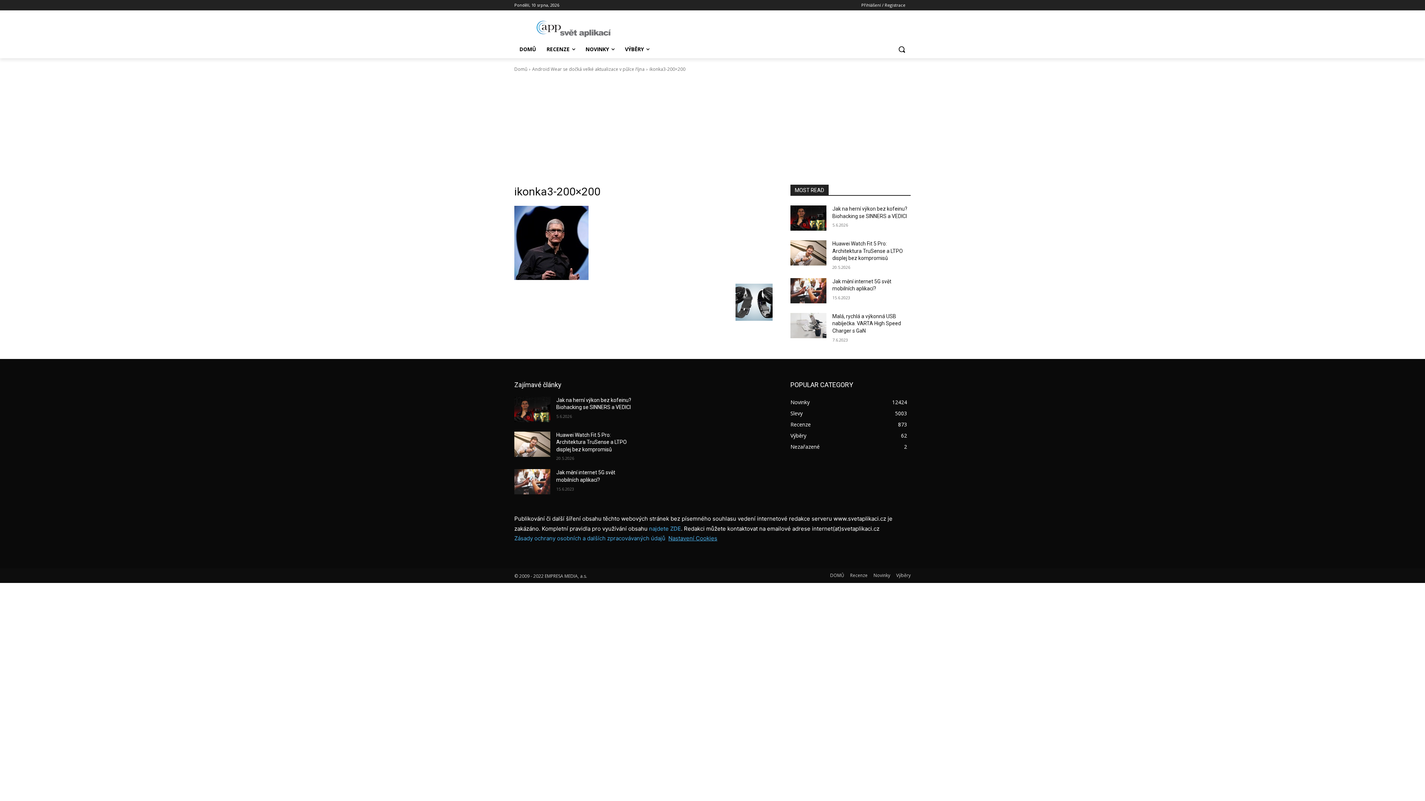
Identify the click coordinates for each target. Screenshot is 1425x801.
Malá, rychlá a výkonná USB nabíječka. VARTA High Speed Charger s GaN (866, 323)
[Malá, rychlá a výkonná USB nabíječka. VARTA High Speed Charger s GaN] (808, 325)
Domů (520, 69)
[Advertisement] (712, 129)
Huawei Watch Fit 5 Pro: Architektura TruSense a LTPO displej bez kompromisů (867, 251)
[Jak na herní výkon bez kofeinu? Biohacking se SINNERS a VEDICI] (808, 218)
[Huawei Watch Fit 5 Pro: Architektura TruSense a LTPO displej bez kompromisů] (808, 253)
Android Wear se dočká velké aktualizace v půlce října (588, 69)
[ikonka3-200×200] (643, 243)
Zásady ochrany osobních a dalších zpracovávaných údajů (589, 538)
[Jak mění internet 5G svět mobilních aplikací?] (808, 290)
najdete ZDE (665, 528)
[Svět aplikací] (573, 29)
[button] (902, 49)
